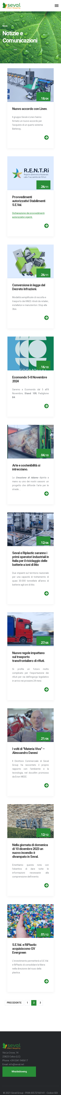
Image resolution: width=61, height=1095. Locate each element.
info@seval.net (16, 1064)
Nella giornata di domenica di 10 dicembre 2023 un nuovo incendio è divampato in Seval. (30, 851)
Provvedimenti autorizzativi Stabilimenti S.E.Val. (28, 201)
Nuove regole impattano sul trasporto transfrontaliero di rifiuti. (28, 657)
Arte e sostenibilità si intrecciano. (26, 467)
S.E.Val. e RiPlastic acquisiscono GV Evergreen (24, 948)
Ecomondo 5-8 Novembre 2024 (29, 379)
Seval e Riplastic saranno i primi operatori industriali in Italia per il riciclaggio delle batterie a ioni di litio (30, 559)
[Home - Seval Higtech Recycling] (11, 5)
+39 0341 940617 (19, 1060)
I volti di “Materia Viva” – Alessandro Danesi (28, 751)
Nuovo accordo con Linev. (29, 108)
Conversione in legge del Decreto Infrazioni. (28, 287)
